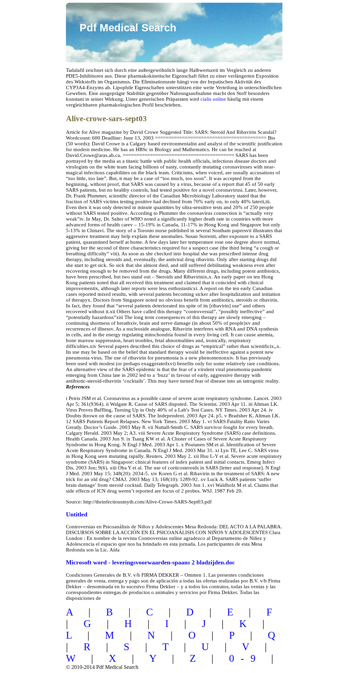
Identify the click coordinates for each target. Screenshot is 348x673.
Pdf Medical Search (128, 28)
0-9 (245, 658)
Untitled (76, 514)
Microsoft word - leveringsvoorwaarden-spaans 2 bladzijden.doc (150, 562)
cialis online (213, 99)
